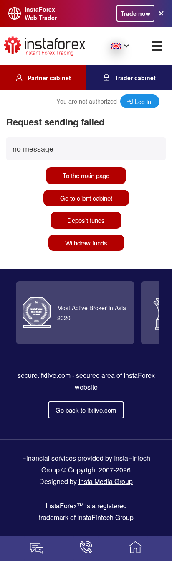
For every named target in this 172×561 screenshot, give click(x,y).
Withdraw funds (86, 242)
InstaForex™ (64, 505)
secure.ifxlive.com (44, 375)
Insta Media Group (105, 481)
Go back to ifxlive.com (86, 409)
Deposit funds (86, 220)
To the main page (86, 175)
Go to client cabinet (86, 198)
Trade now (135, 13)
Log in (143, 101)
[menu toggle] (157, 46)
